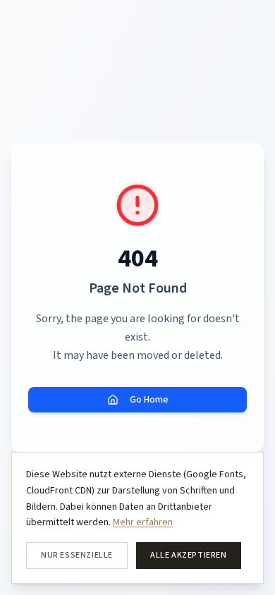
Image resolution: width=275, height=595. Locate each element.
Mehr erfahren (143, 522)
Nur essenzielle (77, 555)
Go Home (149, 400)
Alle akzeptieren (188, 555)
